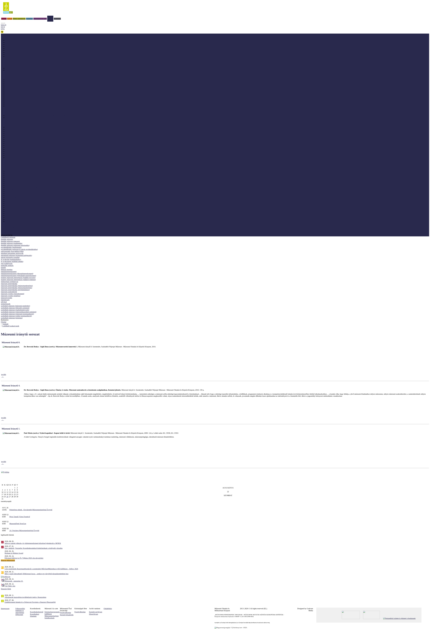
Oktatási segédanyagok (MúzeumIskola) (19, 52)
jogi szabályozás (6, 263)
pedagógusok (5, 304)
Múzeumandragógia (12, 195)
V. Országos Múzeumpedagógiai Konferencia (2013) (24, 151)
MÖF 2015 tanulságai (13, 100)
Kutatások (9, 191)
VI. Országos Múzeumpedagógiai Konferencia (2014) (24, 147)
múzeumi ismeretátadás (9, 284)
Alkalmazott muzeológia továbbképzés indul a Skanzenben (25, 597)
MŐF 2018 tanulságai (13, 94)
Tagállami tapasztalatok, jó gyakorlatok (19, 106)
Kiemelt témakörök (66, 615)
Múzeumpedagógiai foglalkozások (52, 617)
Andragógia (9, 171)
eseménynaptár (6, 501)
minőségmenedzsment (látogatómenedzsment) (17, 274)
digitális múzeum (7, 239)
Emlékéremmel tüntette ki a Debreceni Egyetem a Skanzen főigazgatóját (30, 602)
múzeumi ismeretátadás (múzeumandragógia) (17, 286)
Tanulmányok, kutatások (14, 50)
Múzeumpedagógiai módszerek (16, 207)
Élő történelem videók (13, 118)
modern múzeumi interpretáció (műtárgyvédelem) (18, 280)
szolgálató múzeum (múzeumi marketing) (15, 306)
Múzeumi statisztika (12, 199)
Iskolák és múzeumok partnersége (17, 68)
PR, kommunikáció (12, 213)
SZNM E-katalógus (8, 227)
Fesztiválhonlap (80, 612)
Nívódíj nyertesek (11, 80)
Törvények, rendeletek (9, 229)
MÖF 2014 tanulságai (13, 102)
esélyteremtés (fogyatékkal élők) (12, 251)
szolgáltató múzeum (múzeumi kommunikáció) (17, 314)
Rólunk (9, 19)
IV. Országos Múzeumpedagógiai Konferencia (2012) (24, 153)
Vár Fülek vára (10, 586)
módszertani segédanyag (9, 282)
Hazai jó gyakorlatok (12, 82)
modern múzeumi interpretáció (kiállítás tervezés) (18, 278)
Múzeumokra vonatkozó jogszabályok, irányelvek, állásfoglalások (28, 205)
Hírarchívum (93, 614)
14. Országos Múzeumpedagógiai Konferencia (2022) (24, 127)
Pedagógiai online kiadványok (16, 44)
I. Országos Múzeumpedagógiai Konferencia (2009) (23, 157)
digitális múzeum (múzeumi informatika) (15, 245)
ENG (3, 29)
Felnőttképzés (10, 175)
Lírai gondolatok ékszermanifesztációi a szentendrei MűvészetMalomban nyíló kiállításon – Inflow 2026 (41, 569)
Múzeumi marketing (12, 197)
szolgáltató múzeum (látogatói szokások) (15, 308)
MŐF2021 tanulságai (12, 86)
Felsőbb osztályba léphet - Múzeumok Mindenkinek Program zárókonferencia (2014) (35, 149)
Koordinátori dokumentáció (10, 233)
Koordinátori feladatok (34, 615)
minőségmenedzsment (8, 272)
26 (7, 497)
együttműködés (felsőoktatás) (11, 247)
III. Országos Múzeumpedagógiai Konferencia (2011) (24, 155)
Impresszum (5, 609)
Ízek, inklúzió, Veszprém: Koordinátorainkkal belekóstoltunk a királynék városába (33, 548)
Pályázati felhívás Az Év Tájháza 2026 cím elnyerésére (24, 558)
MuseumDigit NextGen (17, 524)
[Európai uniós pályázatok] (5, 472)
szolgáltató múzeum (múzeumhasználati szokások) (18, 312)
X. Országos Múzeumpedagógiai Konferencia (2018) (24, 143)
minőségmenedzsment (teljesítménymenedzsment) (18, 276)
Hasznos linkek (6, 231)
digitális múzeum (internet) (10, 241)
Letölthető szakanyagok (10, 326)
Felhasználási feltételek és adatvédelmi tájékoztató (20, 612)
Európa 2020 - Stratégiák (14, 56)
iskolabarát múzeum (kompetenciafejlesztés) (16, 255)
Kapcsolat (57, 19)
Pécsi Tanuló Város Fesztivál (19, 517)
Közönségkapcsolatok (13, 189)
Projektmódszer (10, 215)
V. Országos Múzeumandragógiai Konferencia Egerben (25, 139)
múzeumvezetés (6, 298)
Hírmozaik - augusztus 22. (14, 581)
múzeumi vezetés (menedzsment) (12, 294)
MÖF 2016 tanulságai (13, 98)
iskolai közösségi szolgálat (10, 257)
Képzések (29, 19)
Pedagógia (9, 211)
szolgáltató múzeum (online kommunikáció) (16, 316)
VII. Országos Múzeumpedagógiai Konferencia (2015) (24, 145)
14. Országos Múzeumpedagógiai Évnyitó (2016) (22, 135)
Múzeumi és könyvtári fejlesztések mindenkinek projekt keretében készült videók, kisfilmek (37, 116)
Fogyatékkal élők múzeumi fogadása (18, 177)
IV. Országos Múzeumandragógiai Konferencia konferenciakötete (28, 141)
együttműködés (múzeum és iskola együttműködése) (19, 249)
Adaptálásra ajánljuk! (8, 34)
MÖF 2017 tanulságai (13, 96)
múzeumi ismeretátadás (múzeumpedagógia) (16, 288)
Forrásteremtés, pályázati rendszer (17, 179)
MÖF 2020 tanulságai (13, 88)
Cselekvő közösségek (8, 163)
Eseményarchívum (95, 612)
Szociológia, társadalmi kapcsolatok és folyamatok (23, 219)
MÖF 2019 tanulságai (13, 92)
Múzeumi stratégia (11, 201)
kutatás (3, 267)
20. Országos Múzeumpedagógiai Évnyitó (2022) (22, 129)
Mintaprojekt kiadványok (14, 42)
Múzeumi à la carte (40, 19)
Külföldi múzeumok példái (14, 84)
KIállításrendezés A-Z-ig (14, 70)
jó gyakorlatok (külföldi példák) (12, 261)
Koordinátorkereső (36, 612)
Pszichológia (9, 217)
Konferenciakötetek (12, 54)
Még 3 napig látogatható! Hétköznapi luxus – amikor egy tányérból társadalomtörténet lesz (36, 574)
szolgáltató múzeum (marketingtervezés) (15, 310)
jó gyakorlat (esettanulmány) (11, 259)
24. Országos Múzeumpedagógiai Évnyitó (24, 531)
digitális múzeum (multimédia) (11, 243)
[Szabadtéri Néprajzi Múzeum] (8, 14)
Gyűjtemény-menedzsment (14, 181)
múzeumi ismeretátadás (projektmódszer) (15, 290)
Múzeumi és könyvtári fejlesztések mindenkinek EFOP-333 (22, 165)
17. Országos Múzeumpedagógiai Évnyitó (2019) (22, 133)
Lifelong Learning (11, 193)
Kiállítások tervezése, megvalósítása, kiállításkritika (23, 187)
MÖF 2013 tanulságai (13, 104)
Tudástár (50, 17)
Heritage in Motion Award (14, 553)
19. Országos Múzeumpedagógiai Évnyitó (20, 131)
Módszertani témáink (8, 62)
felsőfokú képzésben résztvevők (12, 253)
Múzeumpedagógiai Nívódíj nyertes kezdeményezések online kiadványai (31, 46)
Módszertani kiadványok (14, 40)
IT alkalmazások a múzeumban (16, 185)
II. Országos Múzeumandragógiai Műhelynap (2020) (24, 90)
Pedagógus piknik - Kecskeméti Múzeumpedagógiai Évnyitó (30, 510)
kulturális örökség (7, 265)
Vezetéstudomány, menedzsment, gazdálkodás (21, 221)
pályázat (4, 302)
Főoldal (4, 19)
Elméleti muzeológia (12, 173)
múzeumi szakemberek (9, 292)
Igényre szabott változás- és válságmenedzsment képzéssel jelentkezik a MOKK (33, 543)
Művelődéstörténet (11, 209)
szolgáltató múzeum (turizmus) (12, 318)
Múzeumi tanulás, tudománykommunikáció (20, 203)
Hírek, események (19, 19)
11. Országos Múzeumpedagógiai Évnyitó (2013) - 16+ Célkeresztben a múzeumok (34, 137)
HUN (3, 27)
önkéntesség (5, 300)
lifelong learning (6, 270)
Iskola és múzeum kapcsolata (15, 183)
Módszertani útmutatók (13, 48)
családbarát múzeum (8, 237)
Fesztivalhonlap (65, 613)
